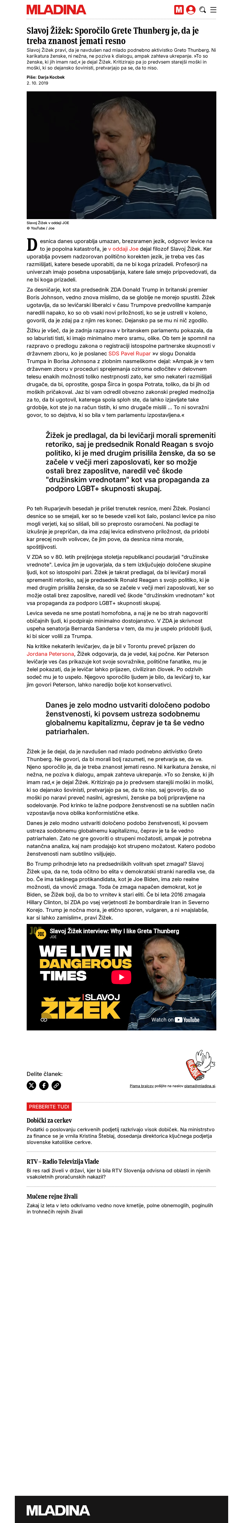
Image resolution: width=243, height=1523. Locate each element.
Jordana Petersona (50, 654)
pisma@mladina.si (199, 1086)
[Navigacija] (213, 10)
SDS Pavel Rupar (129, 353)
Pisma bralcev (142, 1086)
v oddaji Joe (123, 249)
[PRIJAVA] (191, 9)
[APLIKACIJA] (179, 9)
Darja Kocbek (51, 77)
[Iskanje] (202, 9)
